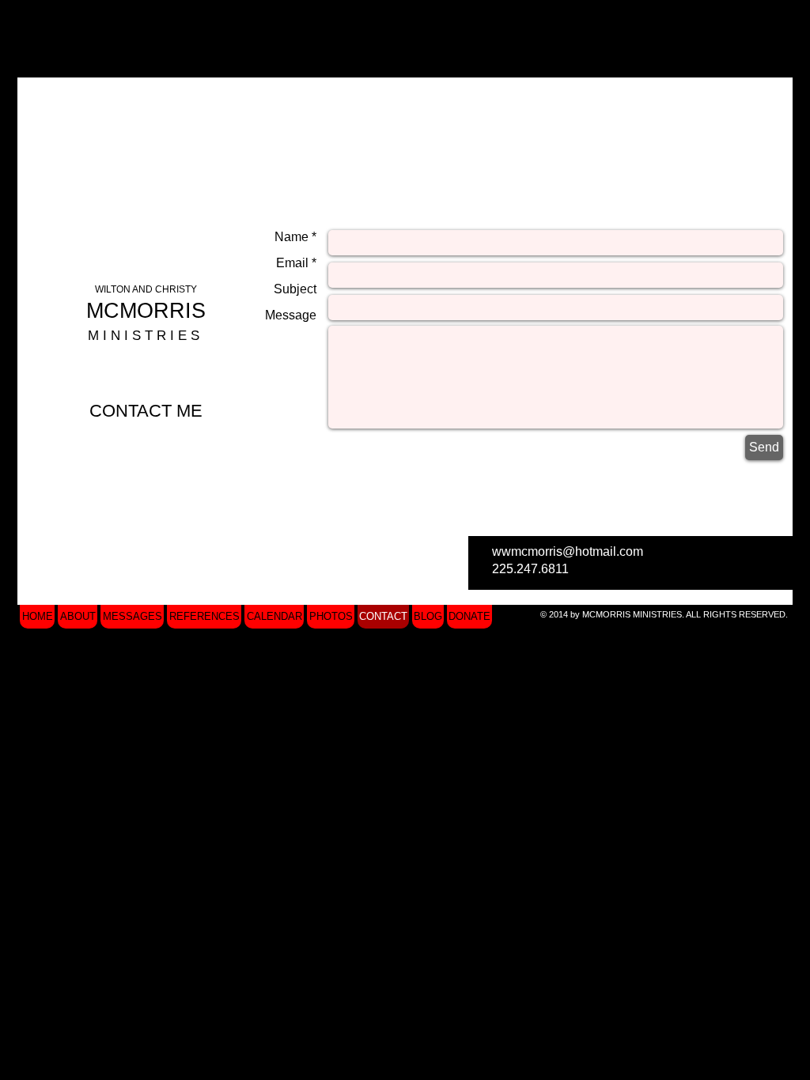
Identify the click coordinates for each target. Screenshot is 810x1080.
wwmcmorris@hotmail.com (567, 551)
